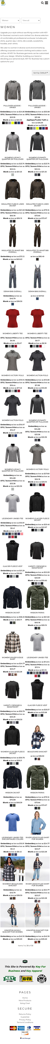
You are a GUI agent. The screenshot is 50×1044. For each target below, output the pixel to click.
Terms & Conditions (25, 1022)
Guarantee (25, 1017)
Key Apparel (34, 970)
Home (25, 998)
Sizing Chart (25, 1003)
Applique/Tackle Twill (36, 120)
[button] (42, 2)
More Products (25, 1000)
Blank (5, 120)
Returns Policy (25, 1014)
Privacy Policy (25, 1020)
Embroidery (5, 112)
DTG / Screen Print (9, 114)
